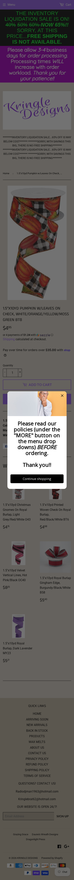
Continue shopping (37, 478)
